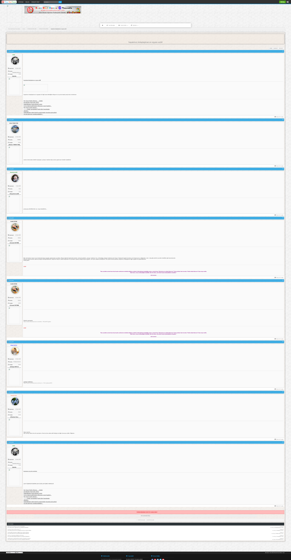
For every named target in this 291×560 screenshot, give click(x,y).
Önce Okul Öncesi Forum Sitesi (276, 552)
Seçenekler (275, 48)
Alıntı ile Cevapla (279, 116)
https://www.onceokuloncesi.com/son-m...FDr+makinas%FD (38, 383)
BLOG (27, 2)
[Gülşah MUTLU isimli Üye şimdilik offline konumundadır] (14, 350)
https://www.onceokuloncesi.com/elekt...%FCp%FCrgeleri (37, 321)
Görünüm (280, 48)
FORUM (21, 2)
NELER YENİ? (35, 2)
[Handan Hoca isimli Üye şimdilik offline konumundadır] (14, 401)
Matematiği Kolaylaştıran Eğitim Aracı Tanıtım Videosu (18, 532)
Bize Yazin (267, 552)
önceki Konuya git (141, 519)
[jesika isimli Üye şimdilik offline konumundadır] (14, 60)
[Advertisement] (52, 18)
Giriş (283, 2)
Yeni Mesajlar (112, 25)
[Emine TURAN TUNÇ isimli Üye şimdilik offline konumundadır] (14, 128)
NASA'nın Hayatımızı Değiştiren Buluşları (16, 535)
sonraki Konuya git (150, 519)
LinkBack (270, 48)
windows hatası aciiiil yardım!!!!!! (14, 529)
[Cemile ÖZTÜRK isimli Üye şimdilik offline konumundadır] (14, 226)
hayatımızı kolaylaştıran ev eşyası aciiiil (145, 42)
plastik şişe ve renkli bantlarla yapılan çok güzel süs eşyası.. (19, 538)
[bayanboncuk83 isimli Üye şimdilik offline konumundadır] (14, 177)
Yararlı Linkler (123, 25)
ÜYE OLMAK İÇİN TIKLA (145, 515)
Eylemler (135, 25)
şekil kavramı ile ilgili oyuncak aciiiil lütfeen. (16, 526)
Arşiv (284, 552)
